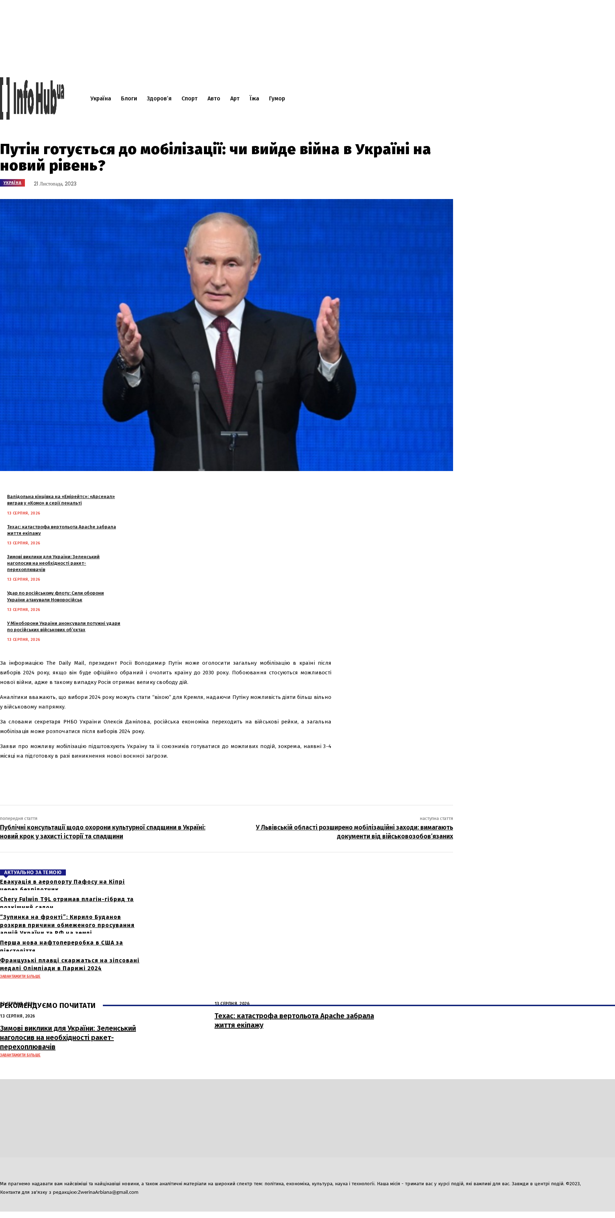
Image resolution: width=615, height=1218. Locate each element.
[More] (143, 777)
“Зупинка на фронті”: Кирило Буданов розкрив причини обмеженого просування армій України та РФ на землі (67, 925)
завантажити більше (20, 976)
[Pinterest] (95, 777)
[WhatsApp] (116, 777)
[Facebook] (52, 777)
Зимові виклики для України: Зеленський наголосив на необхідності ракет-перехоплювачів (53, 563)
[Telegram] (8, 1167)
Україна (12, 183)
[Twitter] (74, 777)
